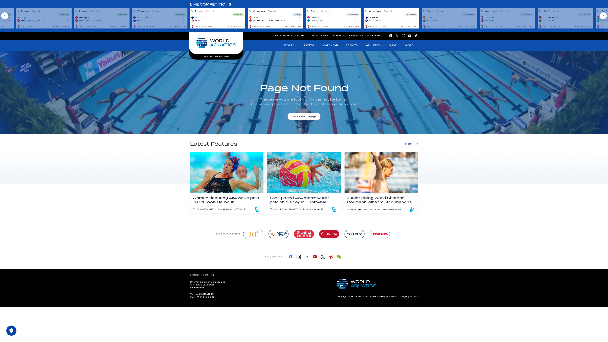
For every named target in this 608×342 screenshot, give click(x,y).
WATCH (305, 36)
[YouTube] (315, 257)
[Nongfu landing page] (304, 234)
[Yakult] (380, 234)
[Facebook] (291, 257)
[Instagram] (299, 257)
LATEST (309, 45)
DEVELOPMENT (321, 36)
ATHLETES (373, 45)
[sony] (354, 234)
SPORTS (288, 45)
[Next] (603, 15)
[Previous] (4, 15)
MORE (409, 45)
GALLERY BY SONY (286, 36)
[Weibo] (331, 257)
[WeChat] (339, 257)
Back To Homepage (304, 116)
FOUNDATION (356, 36)
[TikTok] (307, 257)
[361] (253, 234)
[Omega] (329, 234)
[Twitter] (323, 257)
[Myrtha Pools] (278, 234)
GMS (378, 36)
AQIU (370, 36)
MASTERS (339, 36)
